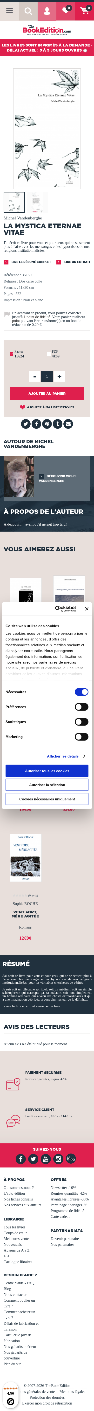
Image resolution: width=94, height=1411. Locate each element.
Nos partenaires (62, 1244)
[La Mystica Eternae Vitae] (47, 186)
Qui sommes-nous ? (19, 1188)
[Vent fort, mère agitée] (25, 857)
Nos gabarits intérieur (20, 1347)
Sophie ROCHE (25, 904)
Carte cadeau (60, 1216)
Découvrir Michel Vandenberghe (58, 478)
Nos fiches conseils (18, 1199)
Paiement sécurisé (43, 1073)
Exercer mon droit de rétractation (47, 1403)
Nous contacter (15, 1294)
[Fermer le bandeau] (86, 609)
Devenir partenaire (65, 1239)
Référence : (12, 275)
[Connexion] (47, 14)
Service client (39, 1110)
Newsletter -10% (63, 1188)
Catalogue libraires (18, 1262)
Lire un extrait (77, 262)
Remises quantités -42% (69, 1193)
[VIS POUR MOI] (25, 600)
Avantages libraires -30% (70, 1199)
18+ (7, 1256)
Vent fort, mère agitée (25, 914)
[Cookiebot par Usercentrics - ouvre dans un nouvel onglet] (57, 609)
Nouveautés (13, 1244)
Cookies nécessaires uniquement (47, 799)
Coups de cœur (15, 1233)
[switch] (81, 707)
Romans (25, 927)
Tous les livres (14, 1227)
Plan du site (12, 1364)
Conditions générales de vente (32, 1392)
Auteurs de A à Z (17, 1250)
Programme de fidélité (67, 1211)
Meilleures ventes (17, 1239)
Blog (7, 1289)
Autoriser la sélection (47, 785)
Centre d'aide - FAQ (19, 1283)
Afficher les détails (63, 756)
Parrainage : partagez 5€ (69, 1205)
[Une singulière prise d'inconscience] (68, 600)
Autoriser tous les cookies (47, 771)
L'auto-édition (14, 1193)
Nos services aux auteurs (22, 1205)
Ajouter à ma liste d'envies (50, 407)
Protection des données (47, 1397)
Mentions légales (72, 1392)
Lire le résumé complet (31, 262)
